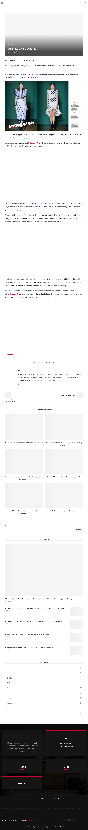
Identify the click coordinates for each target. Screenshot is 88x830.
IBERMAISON (33, 820)
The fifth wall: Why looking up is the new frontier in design (27, 634)
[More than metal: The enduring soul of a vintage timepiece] (64, 427)
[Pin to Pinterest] (46, 363)
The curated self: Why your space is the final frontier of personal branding (34, 621)
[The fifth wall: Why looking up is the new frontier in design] (76, 637)
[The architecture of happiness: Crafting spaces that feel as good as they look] (76, 611)
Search (7, 526)
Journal (45, 693)
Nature (45, 708)
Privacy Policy (48, 827)
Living (45, 698)
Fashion (45, 688)
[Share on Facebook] (41, 363)
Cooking (45, 678)
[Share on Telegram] (51, 363)
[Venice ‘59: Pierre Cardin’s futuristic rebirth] (64, 461)
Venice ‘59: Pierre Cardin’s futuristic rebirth (64, 477)
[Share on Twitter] (44, 363)
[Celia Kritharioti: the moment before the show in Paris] (24, 427)
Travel (45, 713)
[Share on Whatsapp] (49, 363)
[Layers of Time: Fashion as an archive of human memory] (24, 495)
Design (45, 683)
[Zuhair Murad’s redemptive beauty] (64, 495)
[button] (4, 807)
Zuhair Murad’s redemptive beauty (64, 511)
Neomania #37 (11, 354)
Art (45, 673)
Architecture (45, 668)
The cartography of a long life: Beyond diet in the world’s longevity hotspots (40, 599)
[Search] (86, 3)
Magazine (45, 703)
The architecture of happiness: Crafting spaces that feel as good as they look (35, 608)
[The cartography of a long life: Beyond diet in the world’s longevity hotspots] (44, 570)
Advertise (27, 827)
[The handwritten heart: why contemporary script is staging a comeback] (76, 650)
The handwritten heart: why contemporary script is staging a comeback (33, 647)
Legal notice (36, 827)
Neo (9, 52)
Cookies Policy (59, 827)
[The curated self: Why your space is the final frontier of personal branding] (76, 624)
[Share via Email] (53, 363)
